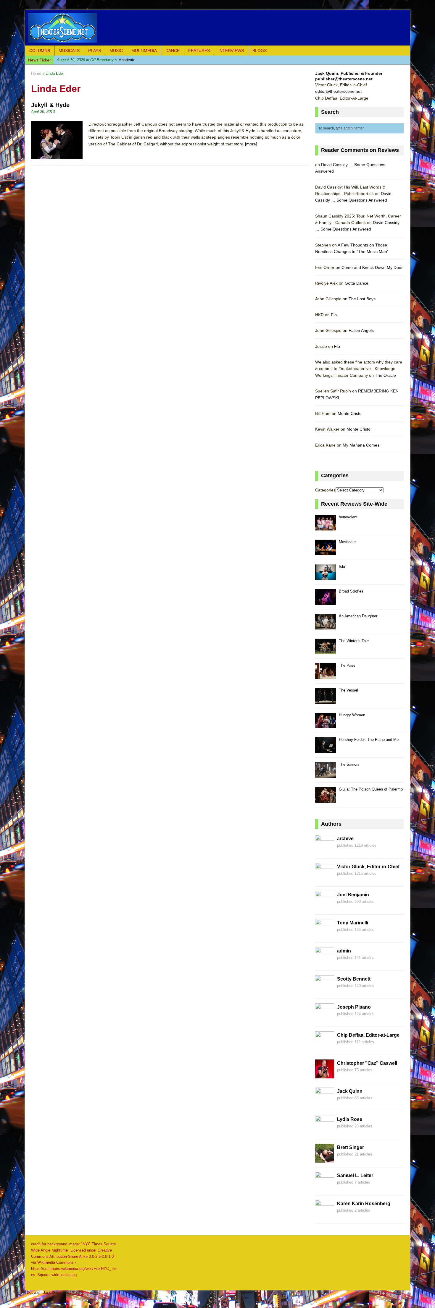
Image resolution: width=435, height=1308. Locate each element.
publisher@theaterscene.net (344, 79)
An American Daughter (358, 616)
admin (344, 950)
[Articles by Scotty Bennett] (324, 991)
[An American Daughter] (325, 626)
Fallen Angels (361, 330)
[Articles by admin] (324, 962)
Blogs (259, 50)
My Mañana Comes (361, 445)
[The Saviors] (325, 774)
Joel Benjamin (353, 894)
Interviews (231, 50)
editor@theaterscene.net (338, 91)
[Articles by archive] (324, 850)
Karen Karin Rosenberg (363, 1203)
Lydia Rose (349, 1119)
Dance (172, 50)
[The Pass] (325, 675)
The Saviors (349, 764)
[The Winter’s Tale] (325, 651)
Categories (325, 490)
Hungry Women (352, 715)
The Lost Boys (362, 298)
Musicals (69, 50)
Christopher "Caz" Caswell (367, 1063)
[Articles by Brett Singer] (324, 1159)
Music (116, 50)
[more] (251, 144)
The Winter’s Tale (354, 641)
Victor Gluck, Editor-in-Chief (368, 866)
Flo (334, 314)
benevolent (348, 517)
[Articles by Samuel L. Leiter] (324, 1187)
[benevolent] (325, 527)
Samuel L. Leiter (355, 1175)
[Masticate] (325, 552)
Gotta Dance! (357, 283)
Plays (94, 50)
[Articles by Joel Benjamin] (324, 906)
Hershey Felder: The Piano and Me (369, 739)
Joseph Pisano (354, 1007)
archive (345, 838)
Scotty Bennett (353, 978)
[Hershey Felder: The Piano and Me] (325, 749)
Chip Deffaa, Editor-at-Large (368, 1035)
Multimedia (144, 50)
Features (199, 50)
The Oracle (385, 375)
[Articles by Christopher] (324, 1075)
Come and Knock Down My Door (372, 267)
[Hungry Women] (325, 725)
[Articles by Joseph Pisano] (324, 1019)
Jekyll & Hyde (50, 105)
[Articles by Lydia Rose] (324, 1131)
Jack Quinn (349, 1091)
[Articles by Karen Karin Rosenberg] (324, 1215)
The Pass (347, 665)
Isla (88, 60)
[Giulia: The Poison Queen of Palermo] (325, 799)
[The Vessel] (325, 700)
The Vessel (348, 690)
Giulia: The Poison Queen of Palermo (371, 789)
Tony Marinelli (352, 922)
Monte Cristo (350, 413)
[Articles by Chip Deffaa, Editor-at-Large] (324, 1047)
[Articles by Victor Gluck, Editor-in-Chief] (324, 878)
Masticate (347, 542)
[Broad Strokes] (325, 601)
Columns (39, 50)
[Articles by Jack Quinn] (324, 1103)
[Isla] (325, 577)
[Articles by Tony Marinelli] (324, 934)
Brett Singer (350, 1147)
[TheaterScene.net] (217, 28)
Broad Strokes (351, 591)
